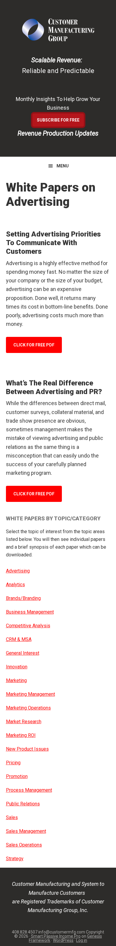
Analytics (15, 584)
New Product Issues (27, 749)
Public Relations (23, 804)
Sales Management (26, 831)
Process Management (29, 790)
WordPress (63, 940)
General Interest (22, 653)
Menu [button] (63, 166)
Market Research (23, 721)
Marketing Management (30, 694)
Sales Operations (24, 845)
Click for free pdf (33, 345)
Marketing (16, 680)
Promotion (17, 776)
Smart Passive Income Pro (56, 936)
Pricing (13, 762)
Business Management (30, 612)
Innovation (16, 667)
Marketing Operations (28, 708)
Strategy (14, 858)
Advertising (18, 571)
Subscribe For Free (58, 120)
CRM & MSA (19, 639)
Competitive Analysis (28, 625)
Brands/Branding (23, 598)
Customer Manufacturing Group (58, 30)
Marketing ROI (21, 735)
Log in (81, 940)
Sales (12, 817)
